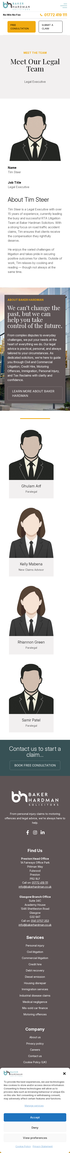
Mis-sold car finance (35, 1008)
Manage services (34, 1105)
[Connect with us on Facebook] (28, 832)
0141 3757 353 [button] (40, 920)
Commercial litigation (35, 958)
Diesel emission (35, 976)
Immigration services (35, 989)
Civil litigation (35, 951)
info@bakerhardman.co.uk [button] (35, 886)
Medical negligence (35, 1001)
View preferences (35, 1138)
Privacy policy (35, 1043)
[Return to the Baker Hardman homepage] (35, 798)
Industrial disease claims (35, 995)
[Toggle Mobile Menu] (63, 6)
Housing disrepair (35, 983)
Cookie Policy (23, 1146)
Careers (35, 1049)
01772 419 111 (55, 15)
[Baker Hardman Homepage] (16, 6)
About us (35, 1037)
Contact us (35, 1056)
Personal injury (35, 945)
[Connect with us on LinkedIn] (43, 832)
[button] (64, 1073)
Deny (35, 1127)
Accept (35, 1117)
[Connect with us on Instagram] (35, 832)
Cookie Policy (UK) (35, 1062)
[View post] (31, 453)
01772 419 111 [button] (40, 882)
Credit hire (35, 964)
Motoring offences (35, 1014)
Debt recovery (35, 970)
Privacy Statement (43, 1146)
